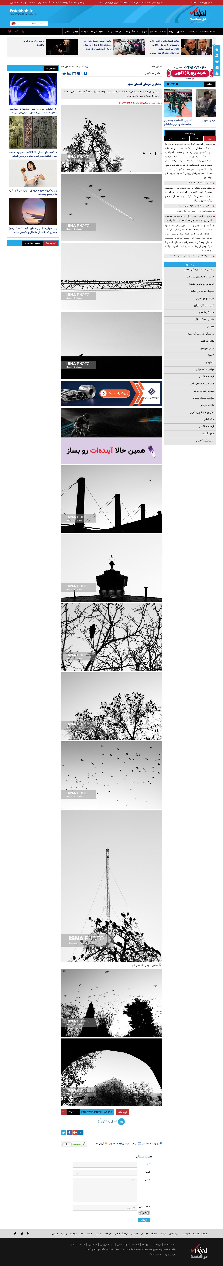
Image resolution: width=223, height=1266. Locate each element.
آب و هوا (55, 2)
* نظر (147, 1180)
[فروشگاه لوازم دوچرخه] (111, 422)
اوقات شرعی (43, 2)
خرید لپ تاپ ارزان (204, 305)
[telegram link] (21, 1233)
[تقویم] (217, 67)
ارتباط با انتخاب (77, 2)
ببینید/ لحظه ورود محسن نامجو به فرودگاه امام (191, 256)
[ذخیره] (74, 73)
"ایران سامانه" (156, 1254)
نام (148, 1164)
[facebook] (69, 1132)
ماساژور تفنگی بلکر (204, 319)
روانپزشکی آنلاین (205, 441)
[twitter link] (15, 1233)
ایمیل (147, 1172)
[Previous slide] (177, 84)
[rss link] (28, 1233)
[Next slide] (168, 84)
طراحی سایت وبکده (203, 398)
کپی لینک (122, 1112)
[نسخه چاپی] (64, 73)
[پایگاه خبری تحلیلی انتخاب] (201, 15)
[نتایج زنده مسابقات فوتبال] (217, 72)
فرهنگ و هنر (131, 32)
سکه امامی (208, 419)
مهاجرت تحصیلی (205, 369)
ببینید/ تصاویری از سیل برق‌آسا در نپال (194, 211)
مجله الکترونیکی (107, 1244)
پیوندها (65, 2)
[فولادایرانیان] (111, 393)
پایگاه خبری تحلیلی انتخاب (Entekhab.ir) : (140, 103)
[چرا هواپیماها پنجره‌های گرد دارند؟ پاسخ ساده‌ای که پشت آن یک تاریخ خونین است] (33, 211)
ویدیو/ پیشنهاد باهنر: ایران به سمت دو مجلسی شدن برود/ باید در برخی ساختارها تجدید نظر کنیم (188, 218)
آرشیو (73, 1244)
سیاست (193, 32)
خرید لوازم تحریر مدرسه (201, 284)
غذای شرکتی (207, 341)
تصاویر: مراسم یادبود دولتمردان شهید (195, 206)
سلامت (84, 32)
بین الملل (181, 32)
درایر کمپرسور (207, 348)
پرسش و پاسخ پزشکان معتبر (199, 270)
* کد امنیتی (144, 1207)
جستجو (82, 1244)
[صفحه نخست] (217, 49)
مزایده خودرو (207, 405)
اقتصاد (163, 32)
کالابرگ (210, 355)
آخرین (148, 73)
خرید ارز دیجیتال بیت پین (200, 277)
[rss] (22, 31)
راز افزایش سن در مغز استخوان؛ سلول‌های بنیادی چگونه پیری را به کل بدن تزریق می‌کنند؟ (33, 111)
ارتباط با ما (156, 1244)
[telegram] (16, 31)
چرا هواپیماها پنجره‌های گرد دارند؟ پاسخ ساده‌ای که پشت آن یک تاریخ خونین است (33, 230)
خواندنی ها (97, 32)
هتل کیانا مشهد (205, 312)
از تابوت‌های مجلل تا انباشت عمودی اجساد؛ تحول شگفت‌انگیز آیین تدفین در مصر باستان (33, 154)
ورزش (109, 32)
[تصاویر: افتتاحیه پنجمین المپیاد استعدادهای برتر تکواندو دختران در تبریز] (190, 103)
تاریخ (171, 32)
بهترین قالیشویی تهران (202, 412)
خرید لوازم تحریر (205, 298)
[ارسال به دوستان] (69, 73)
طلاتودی (209, 362)
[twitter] (9, 31)
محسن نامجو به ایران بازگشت (33, 43)
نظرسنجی (14, 2)
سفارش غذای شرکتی (203, 391)
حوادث (118, 32)
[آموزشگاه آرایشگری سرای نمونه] (111, 451)
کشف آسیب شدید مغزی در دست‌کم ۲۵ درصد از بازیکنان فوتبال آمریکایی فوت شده (97, 45)
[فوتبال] (217, 61)
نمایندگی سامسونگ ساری (200, 334)
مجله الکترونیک (28, 2)
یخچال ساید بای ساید (202, 291)
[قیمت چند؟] (217, 55)
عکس (67, 32)
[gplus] (75, 1132)
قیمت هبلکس (206, 377)
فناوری (144, 32)
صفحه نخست (207, 32)
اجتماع (153, 32)
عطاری (210, 327)
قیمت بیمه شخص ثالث (201, 384)
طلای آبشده (208, 434)
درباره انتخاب (169, 1244)
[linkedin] (80, 1132)
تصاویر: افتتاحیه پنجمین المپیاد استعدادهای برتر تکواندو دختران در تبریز (191, 122)
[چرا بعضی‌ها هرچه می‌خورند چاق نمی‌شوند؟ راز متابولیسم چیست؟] (33, 173)
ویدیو (75, 32)
